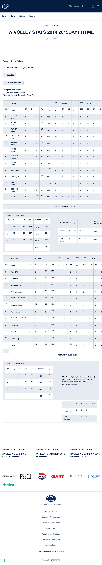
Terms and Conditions (51, 523)
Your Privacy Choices (51, 534)
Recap (5, 61)
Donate (32, 16)
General (5, 449)
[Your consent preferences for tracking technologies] (4, 560)
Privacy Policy (51, 511)
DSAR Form (51, 528)
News (12, 16)
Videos (22, 16)
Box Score (10, 75)
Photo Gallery (17, 61)
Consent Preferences (51, 517)
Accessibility (51, 545)
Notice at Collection (51, 540)
